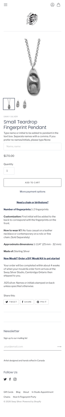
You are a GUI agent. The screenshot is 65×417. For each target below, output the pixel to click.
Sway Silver (11, 116)
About (26, 392)
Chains (7, 397)
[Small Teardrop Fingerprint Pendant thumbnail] (9, 104)
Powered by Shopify (32, 401)
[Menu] (5, 5)
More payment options (32, 191)
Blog (18, 392)
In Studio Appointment (42, 392)
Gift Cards (8, 392)
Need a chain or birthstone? (33, 202)
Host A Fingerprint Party (24, 397)
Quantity (8, 164)
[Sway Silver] (32, 19)
